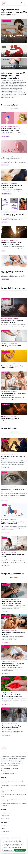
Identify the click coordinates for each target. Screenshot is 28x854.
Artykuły (4, 777)
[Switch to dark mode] (21, 2)
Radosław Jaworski (5, 126)
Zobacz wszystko (14, 108)
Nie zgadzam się (8, 850)
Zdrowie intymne (6, 21)
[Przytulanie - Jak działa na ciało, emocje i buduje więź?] (14, 51)
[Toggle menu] (25, 2)
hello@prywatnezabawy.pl (9, 773)
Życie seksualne (5, 165)
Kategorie (4, 822)
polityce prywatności (16, 847)
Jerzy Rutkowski (4, 212)
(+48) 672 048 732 (7, 771)
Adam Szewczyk (4, 183)
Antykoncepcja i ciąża (7, 59)
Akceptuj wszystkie (20, 850)
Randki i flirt (4, 222)
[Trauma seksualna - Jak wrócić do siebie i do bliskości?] (14, 31)
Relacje (4, 46)
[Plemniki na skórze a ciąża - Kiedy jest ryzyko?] (14, 63)
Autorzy (3, 810)
